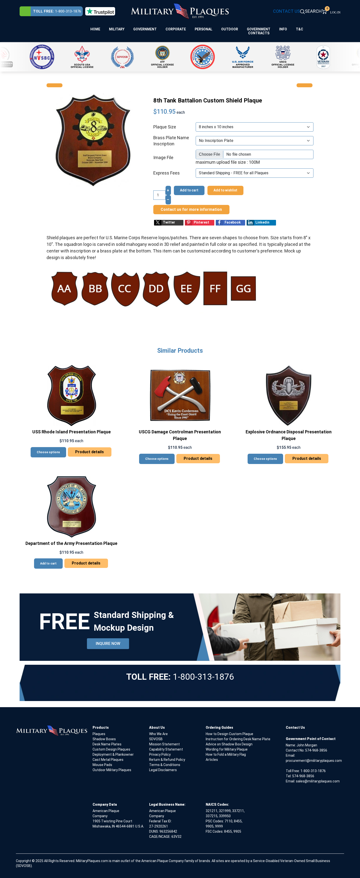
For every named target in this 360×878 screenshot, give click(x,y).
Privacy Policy (160, 754)
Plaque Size (164, 126)
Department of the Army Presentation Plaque (71, 543)
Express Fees (166, 173)
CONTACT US (286, 11)
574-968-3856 (316, 750)
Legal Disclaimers (163, 770)
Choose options (48, 452)
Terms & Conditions (164, 765)
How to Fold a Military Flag (226, 754)
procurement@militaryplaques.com (314, 761)
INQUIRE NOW (108, 643)
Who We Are (158, 734)
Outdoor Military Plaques (112, 770)
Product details (89, 452)
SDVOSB (156, 739)
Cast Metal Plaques (108, 760)
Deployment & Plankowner (113, 754)
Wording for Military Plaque (227, 749)
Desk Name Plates (107, 744)
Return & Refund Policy (167, 760)
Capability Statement (166, 749)
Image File (163, 157)
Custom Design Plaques (111, 749)
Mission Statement (164, 744)
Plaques (99, 734)
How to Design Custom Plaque (229, 734)
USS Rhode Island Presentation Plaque (71, 431)
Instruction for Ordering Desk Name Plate (238, 739)
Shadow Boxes (104, 739)
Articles (212, 760)
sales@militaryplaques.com (318, 781)
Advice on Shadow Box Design (229, 744)
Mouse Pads (102, 765)
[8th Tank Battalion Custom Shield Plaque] (93, 139)
